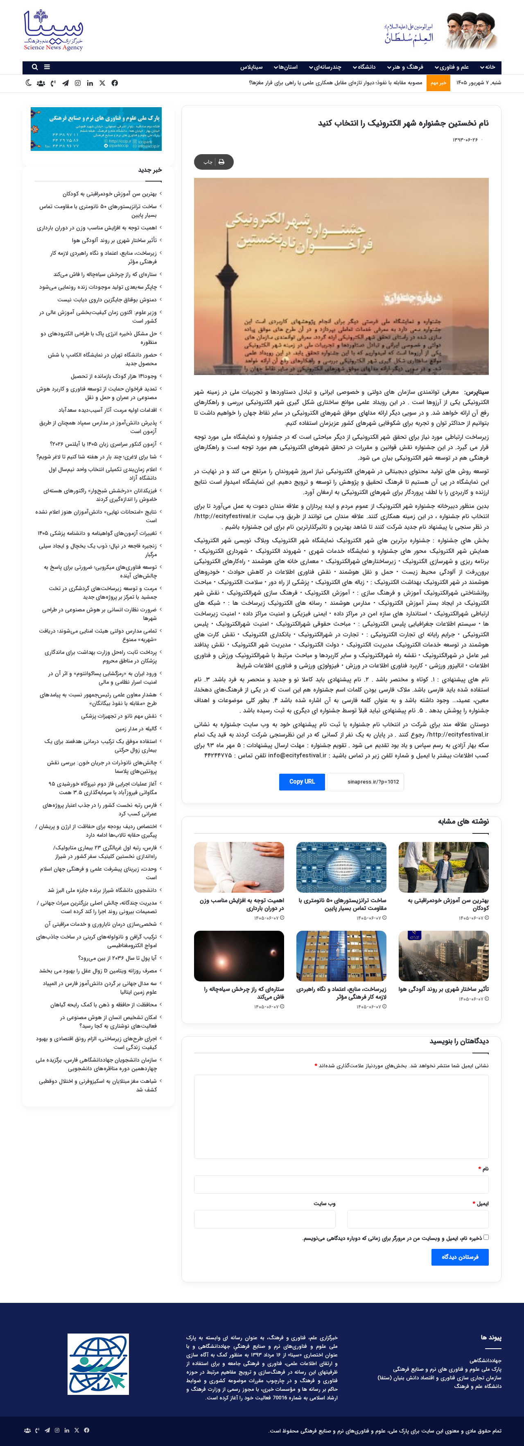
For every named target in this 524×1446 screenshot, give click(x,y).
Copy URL (302, 781)
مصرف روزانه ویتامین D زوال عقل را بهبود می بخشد (98, 971)
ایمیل (481, 1203)
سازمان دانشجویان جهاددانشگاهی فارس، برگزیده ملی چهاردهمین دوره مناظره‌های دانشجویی (96, 1064)
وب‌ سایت (325, 1203)
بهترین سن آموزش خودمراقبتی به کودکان (448, 904)
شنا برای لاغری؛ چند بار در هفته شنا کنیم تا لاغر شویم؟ (96, 457)
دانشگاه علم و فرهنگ (477, 1386)
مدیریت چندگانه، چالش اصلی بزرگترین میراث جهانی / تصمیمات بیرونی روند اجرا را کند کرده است (97, 907)
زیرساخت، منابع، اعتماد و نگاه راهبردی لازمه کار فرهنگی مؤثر (341, 993)
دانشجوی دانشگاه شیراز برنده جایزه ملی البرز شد (102, 890)
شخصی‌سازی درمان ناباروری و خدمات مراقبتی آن (101, 924)
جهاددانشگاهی (485, 1360)
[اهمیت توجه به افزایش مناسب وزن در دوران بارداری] (239, 867)
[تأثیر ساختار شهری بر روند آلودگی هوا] (444, 956)
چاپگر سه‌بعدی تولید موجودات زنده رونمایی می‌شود (98, 287)
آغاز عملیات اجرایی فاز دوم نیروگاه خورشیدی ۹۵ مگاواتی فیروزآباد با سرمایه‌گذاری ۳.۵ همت (103, 788)
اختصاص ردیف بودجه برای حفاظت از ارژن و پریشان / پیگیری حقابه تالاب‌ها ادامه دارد (96, 831)
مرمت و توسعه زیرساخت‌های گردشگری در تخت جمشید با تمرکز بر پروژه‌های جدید (103, 593)
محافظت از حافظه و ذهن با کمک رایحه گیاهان (103, 1005)
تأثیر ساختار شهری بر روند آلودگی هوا (444, 989)
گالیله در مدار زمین (136, 729)
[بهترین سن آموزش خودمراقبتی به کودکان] (444, 867)
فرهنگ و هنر (407, 67)
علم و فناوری (454, 67)
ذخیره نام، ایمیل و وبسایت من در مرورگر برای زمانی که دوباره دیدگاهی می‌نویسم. (392, 1238)
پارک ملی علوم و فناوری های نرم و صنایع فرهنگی (447, 1369)
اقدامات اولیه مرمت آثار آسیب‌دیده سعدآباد (108, 410)
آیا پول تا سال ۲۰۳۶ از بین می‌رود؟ (117, 958)
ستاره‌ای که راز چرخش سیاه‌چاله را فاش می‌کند (244, 993)
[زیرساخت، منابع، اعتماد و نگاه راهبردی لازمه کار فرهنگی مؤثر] (341, 956)
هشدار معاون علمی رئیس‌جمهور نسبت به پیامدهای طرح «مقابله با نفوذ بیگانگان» (98, 699)
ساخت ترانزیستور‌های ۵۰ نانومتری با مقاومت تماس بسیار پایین (342, 904)
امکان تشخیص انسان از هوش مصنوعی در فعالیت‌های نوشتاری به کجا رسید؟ (108, 1022)
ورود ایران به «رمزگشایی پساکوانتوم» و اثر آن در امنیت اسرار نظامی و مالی (102, 678)
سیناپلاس (251, 67)
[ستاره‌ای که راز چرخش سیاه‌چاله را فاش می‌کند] (239, 956)
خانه (490, 67)
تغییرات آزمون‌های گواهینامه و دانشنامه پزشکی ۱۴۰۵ (97, 533)
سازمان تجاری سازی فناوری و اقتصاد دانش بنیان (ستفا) (439, 1378)
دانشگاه (367, 67)
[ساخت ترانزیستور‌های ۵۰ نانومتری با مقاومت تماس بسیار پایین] (341, 867)
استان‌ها (288, 67)
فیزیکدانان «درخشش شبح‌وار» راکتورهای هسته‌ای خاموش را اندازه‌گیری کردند (100, 495)
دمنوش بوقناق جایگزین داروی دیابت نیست (107, 300)
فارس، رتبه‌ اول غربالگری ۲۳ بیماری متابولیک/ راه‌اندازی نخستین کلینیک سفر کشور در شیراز (105, 852)
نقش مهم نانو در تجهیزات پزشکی (119, 716)
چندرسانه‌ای (327, 67)
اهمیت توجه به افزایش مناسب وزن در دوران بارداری (242, 904)
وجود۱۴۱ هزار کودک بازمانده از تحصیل (114, 376)
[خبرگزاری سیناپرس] (434, 30)
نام (484, 1169)
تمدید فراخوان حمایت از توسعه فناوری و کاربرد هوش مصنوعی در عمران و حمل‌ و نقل (96, 393)
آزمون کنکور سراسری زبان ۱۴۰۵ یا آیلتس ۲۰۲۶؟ (103, 444)
